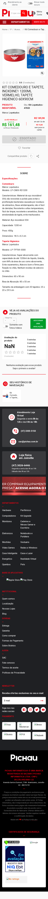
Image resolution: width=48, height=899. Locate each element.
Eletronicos (7, 533)
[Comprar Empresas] (24, 486)
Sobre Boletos (9, 645)
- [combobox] (5, 320)
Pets (22, 564)
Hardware (6, 510)
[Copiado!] (31, 156)
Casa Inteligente (9, 553)
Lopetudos (14, 112)
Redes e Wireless (28, 547)
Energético (7, 559)
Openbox (6, 564)
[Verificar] (12, 844)
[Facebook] (23, 709)
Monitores (7, 521)
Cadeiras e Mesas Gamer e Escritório (27, 524)
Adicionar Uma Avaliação (38, 323)
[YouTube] (42, 709)
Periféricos (25, 510)
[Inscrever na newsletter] (42, 700)
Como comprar (9, 635)
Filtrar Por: (8, 318)
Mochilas (6, 542)
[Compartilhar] (37, 156)
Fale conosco (8, 662)
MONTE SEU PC (39, 22)
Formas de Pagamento (12, 640)
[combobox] (17, 13)
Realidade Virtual (28, 559)
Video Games (8, 547)
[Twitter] (36, 709)
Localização (7, 603)
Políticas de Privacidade (13, 672)
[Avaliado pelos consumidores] (14, 859)
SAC (4, 657)
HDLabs (34, 820)
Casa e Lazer (26, 553)
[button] (19, 148)
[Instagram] (30, 709)
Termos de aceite (10, 667)
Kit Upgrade (25, 516)
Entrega (5, 625)
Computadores (9, 516)
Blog (4, 613)
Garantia (6, 630)
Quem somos (8, 598)
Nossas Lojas (8, 608)
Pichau (26, 820)
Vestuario (24, 542)
